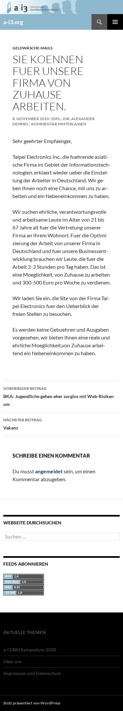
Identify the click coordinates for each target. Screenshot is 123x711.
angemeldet (49, 471)
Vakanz (22, 423)
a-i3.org (13, 22)
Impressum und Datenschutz (32, 673)
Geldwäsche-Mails (32, 48)
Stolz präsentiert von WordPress (31, 703)
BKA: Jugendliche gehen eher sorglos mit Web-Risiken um (58, 396)
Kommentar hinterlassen (58, 123)
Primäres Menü (115, 22)
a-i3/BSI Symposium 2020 (29, 649)
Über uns (12, 661)
